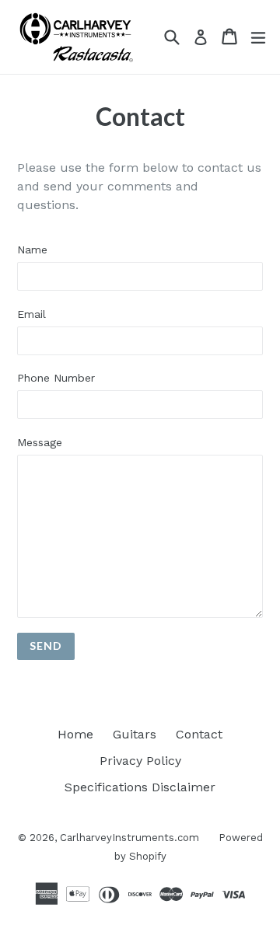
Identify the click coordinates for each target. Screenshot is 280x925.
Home (75, 734)
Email (31, 314)
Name (32, 249)
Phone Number (56, 378)
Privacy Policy (140, 760)
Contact (199, 734)
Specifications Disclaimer (140, 787)
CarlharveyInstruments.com (129, 837)
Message (39, 442)
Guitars (134, 734)
